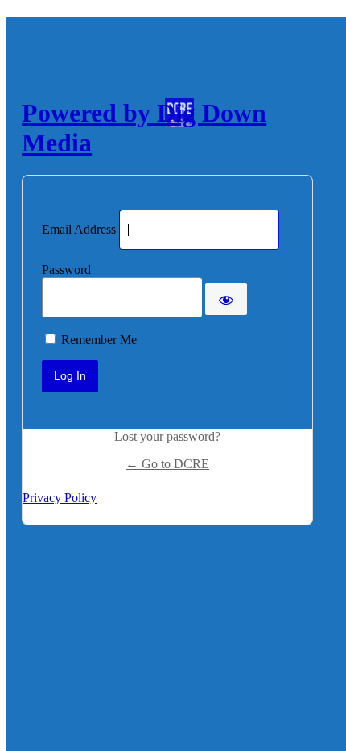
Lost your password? (167, 436)
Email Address (79, 229)
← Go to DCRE (167, 464)
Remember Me (99, 339)
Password (66, 269)
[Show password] (226, 299)
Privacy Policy (60, 497)
